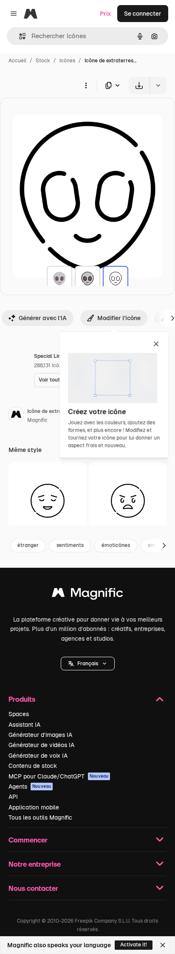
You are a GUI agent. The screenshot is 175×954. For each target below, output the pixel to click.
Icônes (67, 60)
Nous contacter (33, 888)
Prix (105, 13)
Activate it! (133, 944)
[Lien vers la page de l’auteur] (16, 416)
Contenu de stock (32, 766)
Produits (21, 699)
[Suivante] (164, 545)
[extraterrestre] (59, 278)
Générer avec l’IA (43, 318)
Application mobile (33, 807)
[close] (156, 344)
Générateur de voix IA (38, 755)
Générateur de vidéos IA (41, 745)
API (13, 797)
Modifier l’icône (119, 318)
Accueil (17, 60)
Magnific (37, 420)
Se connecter (142, 13)
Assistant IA (24, 724)
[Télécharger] (139, 85)
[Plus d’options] (85, 85)
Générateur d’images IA (40, 735)
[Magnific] (87, 594)
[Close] (163, 945)
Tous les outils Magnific (40, 817)
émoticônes (116, 545)
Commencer (28, 839)
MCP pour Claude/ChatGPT (58, 776)
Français (87, 663)
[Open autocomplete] (19, 36)
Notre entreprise (34, 863)
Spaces (18, 714)
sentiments (70, 545)
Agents (29, 786)
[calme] (47, 501)
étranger (28, 545)
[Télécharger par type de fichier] (113, 85)
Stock (43, 60)
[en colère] (128, 501)
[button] (88, 663)
